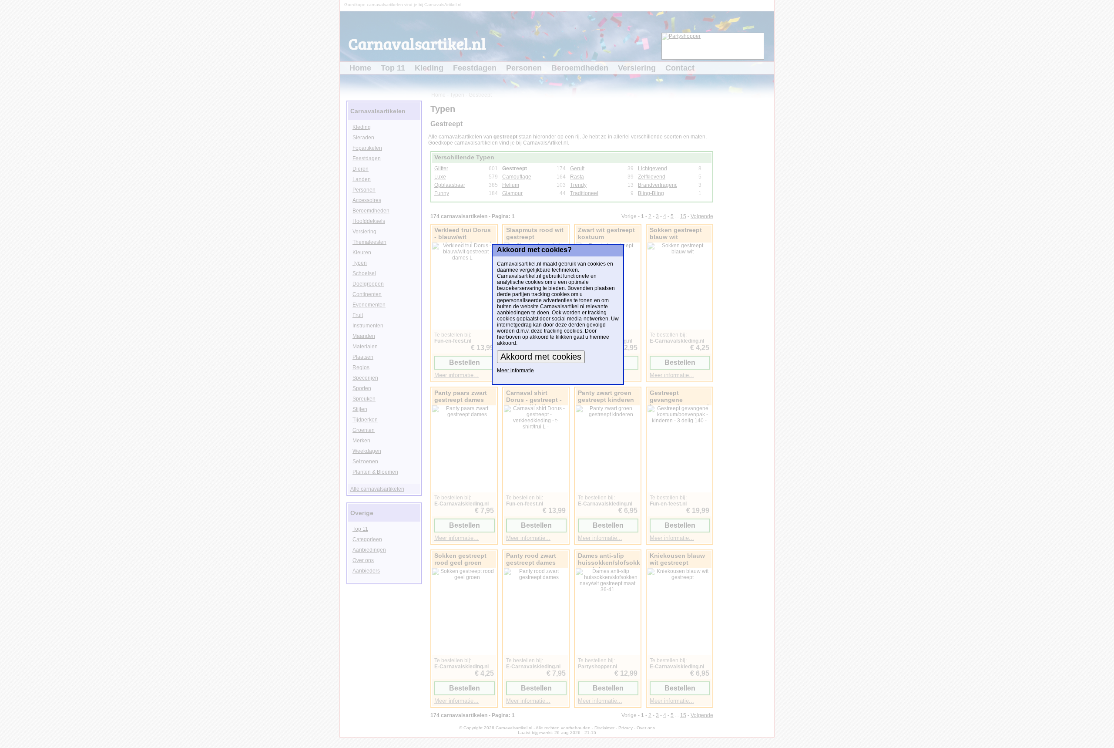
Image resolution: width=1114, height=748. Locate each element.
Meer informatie (515, 370)
